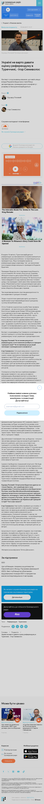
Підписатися (22, 413)
